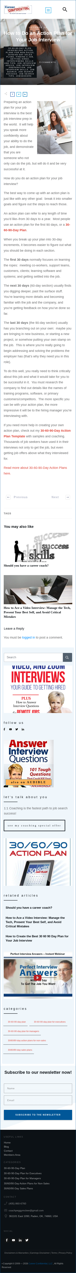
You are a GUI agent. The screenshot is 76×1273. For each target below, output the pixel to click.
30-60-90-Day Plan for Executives (50, 1022)
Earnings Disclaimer (40, 1253)
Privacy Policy (65, 1253)
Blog (6, 1146)
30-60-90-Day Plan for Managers (23, 1031)
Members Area (12, 1154)
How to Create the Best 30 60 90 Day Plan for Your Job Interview (38, 938)
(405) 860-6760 (17, 1203)
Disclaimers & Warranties (16, 1253)
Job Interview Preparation (22, 66)
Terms (54, 1253)
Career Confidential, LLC (41, 1263)
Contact (8, 1150)
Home (7, 1142)
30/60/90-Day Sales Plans (20, 1050)
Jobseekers (24, 76)
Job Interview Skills (19, 68)
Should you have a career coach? (38, 552)
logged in (28, 637)
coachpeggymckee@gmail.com (26, 1210)
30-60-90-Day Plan (19, 48)
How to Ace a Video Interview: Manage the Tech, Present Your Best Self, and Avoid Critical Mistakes (38, 599)
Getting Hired (19, 59)
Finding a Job (24, 57)
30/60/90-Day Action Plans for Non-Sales (20, 51)
